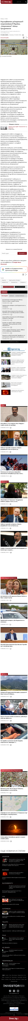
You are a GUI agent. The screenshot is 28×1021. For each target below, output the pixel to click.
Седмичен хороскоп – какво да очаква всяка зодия (13, 930)
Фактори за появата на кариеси (9, 943)
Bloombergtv (7, 883)
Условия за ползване (19, 997)
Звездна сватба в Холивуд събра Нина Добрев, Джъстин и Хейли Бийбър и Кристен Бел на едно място (13, 926)
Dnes (10, 975)
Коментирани (20, 295)
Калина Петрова (5, 37)
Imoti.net (24, 977)
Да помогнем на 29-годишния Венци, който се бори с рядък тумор (12, 300)
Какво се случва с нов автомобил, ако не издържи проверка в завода (17, 912)
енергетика (5, 282)
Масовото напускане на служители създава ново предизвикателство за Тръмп (17, 887)
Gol (3, 896)
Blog (10, 979)
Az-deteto (7, 979)
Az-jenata (6, 947)
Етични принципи (21, 999)
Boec (26, 979)
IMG (3, 975)
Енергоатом (14, 282)
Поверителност (7, 997)
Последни (4, 295)
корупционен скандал (14, 280)
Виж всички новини (14, 341)
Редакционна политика (8, 999)
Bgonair (5, 870)
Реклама (21, 996)
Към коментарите (20, 286)
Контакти (15, 996)
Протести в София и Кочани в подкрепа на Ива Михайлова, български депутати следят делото (17, 362)
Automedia (6, 908)
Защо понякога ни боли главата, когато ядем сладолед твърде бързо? (16, 939)
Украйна (4, 280)
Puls (4, 935)
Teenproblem (7, 961)
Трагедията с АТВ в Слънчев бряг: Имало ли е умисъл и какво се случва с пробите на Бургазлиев (18, 369)
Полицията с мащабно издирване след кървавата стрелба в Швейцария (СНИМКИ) (18, 354)
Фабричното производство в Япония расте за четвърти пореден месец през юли (13, 865)
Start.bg (13, 979)
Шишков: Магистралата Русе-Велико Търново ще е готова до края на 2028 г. (13, 312)
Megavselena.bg (14, 981)
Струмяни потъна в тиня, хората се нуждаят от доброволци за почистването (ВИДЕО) (18, 376)
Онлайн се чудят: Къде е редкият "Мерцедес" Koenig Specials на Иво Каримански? (11, 324)
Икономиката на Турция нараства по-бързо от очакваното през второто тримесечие (17, 860)
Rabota (2, 979)
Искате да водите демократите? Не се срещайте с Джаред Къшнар (11, 891)
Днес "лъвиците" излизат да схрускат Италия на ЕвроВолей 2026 (16, 900)
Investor (5, 856)
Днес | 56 (19, 1)
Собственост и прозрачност (10, 1000)
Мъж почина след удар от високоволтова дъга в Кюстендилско (16, 384)
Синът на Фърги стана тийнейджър (14, 964)
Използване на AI (14, 1005)
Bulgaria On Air (21, 975)
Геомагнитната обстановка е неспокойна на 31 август (17, 391)
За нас (5, 996)
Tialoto (5, 922)
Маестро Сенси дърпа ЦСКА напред (10, 904)
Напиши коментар (8, 286)
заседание (23, 282)
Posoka (22, 979)
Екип (9, 996)
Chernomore (18, 979)
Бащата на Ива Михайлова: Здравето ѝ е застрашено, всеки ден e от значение (13, 336)
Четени (11, 295)
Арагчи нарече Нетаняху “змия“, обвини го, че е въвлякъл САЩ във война (13, 330)
